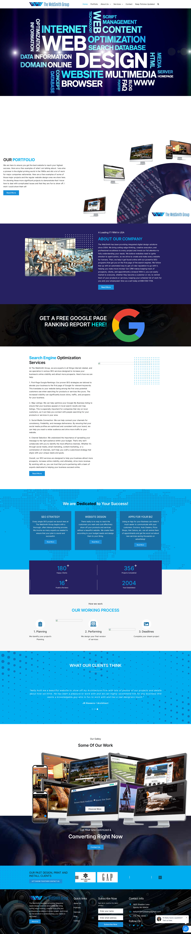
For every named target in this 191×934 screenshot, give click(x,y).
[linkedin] (142, 925)
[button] (158, 4)
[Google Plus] (138, 925)
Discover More (95, 809)
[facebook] (130, 925)
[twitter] (134, 925)
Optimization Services (55, 360)
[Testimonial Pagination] (92, 709)
